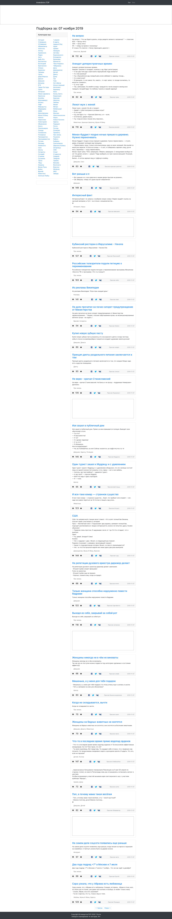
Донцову (41, 83)
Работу (55, 139)
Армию (55, 48)
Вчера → (108, 908)
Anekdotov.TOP (42, 2)
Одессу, (83, 452)
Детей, (76, 757)
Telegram (56, 158)
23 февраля (42, 44)
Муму (55, 111)
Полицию (56, 130)
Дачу (55, 68)
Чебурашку (57, 66)
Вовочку (56, 167)
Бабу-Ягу (41, 59)
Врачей (40, 171)
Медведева (42, 109)
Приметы (56, 132)
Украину (41, 165)
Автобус (56, 53)
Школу (40, 150)
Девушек (41, 81)
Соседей (41, 154)
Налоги (40, 117)
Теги (134, 2)
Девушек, (77, 162)
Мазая (55, 104)
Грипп (40, 89)
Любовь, (76, 897)
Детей (55, 72)
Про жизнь (57, 135)
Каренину (56, 89)
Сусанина (41, 158)
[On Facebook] (92, 56)
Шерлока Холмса (59, 145)
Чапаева (41, 72)
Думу (55, 76)
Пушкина (56, 137)
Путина (40, 141)
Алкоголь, (77, 51)
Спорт (55, 152)
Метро (55, 107)
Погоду (55, 128)
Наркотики (42, 120)
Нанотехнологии (59, 115)
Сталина (41, 156)
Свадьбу (56, 156)
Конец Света (57, 94)
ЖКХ (54, 171)
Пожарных (42, 135)
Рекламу (41, 143)
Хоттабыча (57, 83)
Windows (56, 169)
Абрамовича (42, 46)
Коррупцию (57, 96)
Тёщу (40, 163)
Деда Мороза (43, 76)
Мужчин (56, 113)
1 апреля (56, 40)
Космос (40, 102)
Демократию (57, 70)
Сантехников (58, 143)
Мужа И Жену (43, 115)
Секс (40, 148)
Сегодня (41, 40)
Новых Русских (58, 120)
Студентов (57, 154)
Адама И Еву (57, 44)
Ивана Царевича (44, 94)
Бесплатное (42, 61)
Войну (40, 169)
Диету (55, 74)
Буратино (41, 70)
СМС (55, 150)
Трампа (55, 160)
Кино (55, 92)
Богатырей (42, 63)
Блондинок (57, 57)
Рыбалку (56, 141)
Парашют (56, 124)
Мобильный (57, 109)
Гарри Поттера (43, 87)
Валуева (56, 163)
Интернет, (77, 207)
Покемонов (42, 132)
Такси (40, 160)
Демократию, (78, 551)
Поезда (40, 130)
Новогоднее (42, 122)
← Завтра (98, 908)
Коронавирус (42, 100)
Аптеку (40, 51)
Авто (40, 57)
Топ (129, 2)
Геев (54, 81)
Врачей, (76, 321)
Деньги (40, 79)
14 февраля (42, 42)
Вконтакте (57, 165)
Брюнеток (56, 61)
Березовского (58, 55)
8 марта (56, 42)
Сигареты (41, 152)
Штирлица (57, 148)
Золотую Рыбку (43, 176)
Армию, (76, 782)
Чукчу (40, 74)
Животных (42, 173)
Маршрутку (42, 107)
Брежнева (56, 59)
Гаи (54, 79)
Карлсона (41, 96)
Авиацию (56, 51)
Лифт (40, 104)
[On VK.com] (100, 56)
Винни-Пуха (42, 167)
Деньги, (83, 729)
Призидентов (43, 137)
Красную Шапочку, (88, 122)
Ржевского (42, 145)
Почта (99, 914)
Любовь (56, 102)
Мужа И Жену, (88, 551)
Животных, (77, 122)
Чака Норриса (58, 63)
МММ (40, 111)
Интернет (41, 92)
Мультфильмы (43, 113)
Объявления (42, 124)
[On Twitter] (95, 56)
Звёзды (55, 173)
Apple (55, 46)
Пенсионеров (43, 128)
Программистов (44, 139)
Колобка (41, 98)
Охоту (40, 126)
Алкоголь (41, 48)
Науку (55, 117)
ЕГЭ (39, 85)
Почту (55, 126)
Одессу (55, 122)
